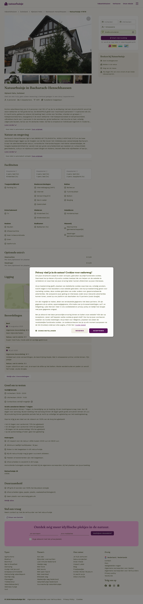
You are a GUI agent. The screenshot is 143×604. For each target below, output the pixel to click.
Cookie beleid (80, 325)
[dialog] (71, 302)
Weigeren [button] (79, 330)
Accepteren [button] (98, 330)
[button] (45, 331)
